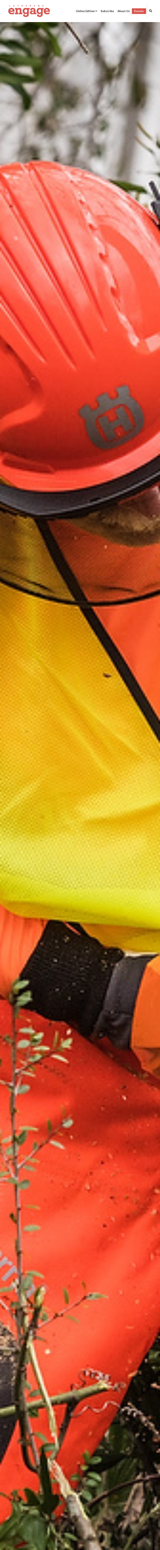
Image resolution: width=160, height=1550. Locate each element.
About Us (124, 11)
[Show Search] (149, 11)
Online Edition (85, 11)
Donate (139, 11)
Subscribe (107, 11)
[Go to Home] (29, 11)
